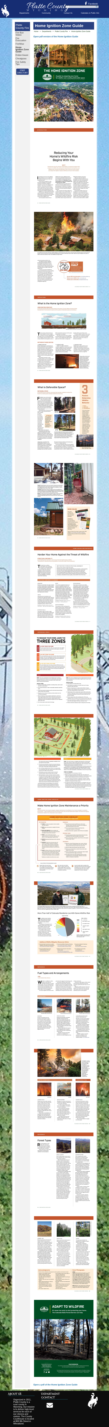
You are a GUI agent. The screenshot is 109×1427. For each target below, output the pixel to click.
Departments (24, 13)
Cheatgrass (21, 58)
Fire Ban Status (20, 34)
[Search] (96, 7)
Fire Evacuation (21, 39)
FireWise (20, 44)
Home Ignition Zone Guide (22, 49)
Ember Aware (22, 55)
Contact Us (68, 13)
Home (36, 31)
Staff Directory (22, 71)
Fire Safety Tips (21, 63)
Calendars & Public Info (90, 13)
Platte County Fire (22, 26)
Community (46, 13)
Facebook (93, 4)
